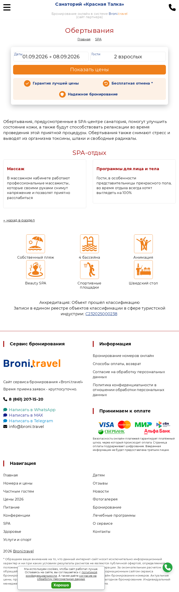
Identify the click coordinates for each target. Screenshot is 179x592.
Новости (101, 491)
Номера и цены (18, 483)
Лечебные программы (114, 515)
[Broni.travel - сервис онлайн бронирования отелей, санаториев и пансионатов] (32, 363)
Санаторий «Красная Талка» (89, 4)
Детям (99, 475)
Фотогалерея (105, 499)
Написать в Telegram (31, 421)
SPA (98, 39)
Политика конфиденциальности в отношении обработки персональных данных (128, 390)
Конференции (16, 515)
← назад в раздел (19, 220)
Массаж (15, 168)
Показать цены (89, 70)
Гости (96, 54)
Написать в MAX (26, 415)
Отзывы (100, 483)
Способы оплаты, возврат (117, 364)
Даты (18, 54)
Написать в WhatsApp (32, 409)
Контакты (102, 532)
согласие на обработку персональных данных (66, 577)
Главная (83, 39)
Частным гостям (18, 491)
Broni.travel (23, 551)
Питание (11, 507)
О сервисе (103, 523)
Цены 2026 (13, 499)
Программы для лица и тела (127, 168)
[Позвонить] (172, 8)
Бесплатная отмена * (132, 83)
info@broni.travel (26, 426)
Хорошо (61, 585)
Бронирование (107, 507)
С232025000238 (101, 314)
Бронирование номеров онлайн (123, 356)
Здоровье (12, 532)
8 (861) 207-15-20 (26, 399)
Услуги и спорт (17, 540)
